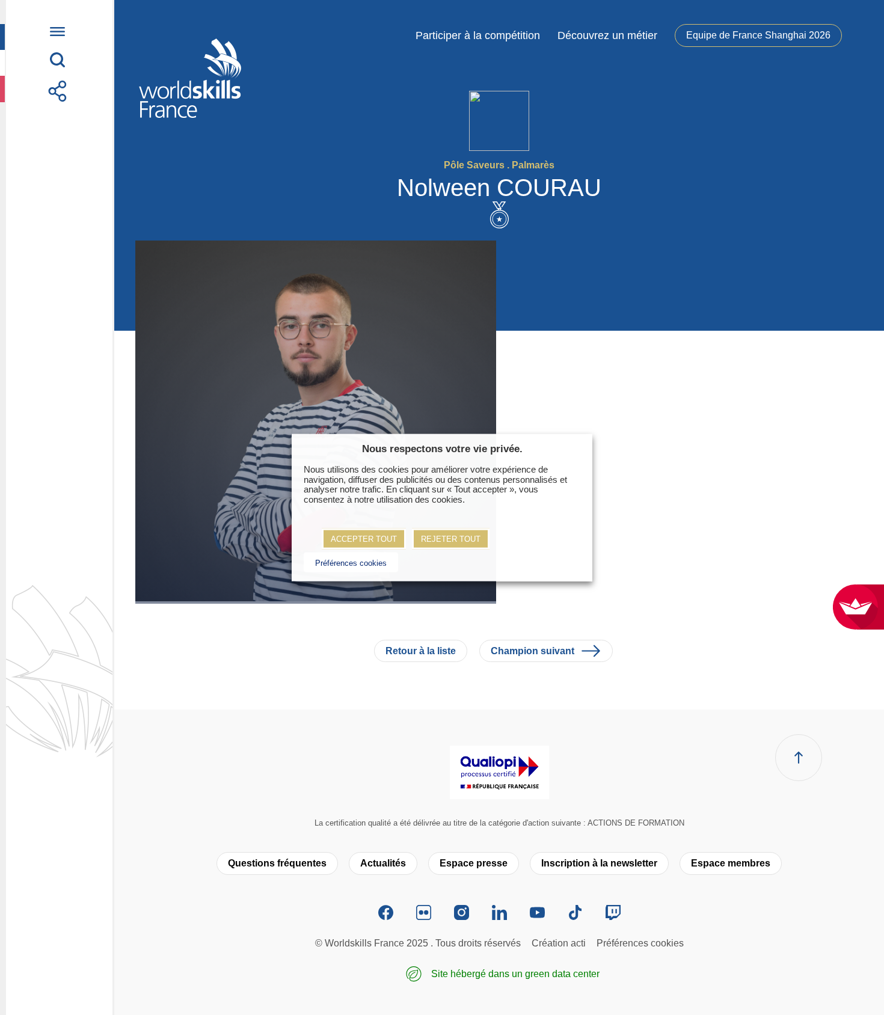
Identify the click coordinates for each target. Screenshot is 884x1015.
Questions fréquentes (277, 863)
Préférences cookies (640, 943)
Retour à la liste (420, 651)
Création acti (559, 943)
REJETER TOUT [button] (450, 538)
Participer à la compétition (478, 35)
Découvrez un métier (607, 35)
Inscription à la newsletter (599, 863)
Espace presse (474, 863)
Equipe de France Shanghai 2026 (758, 35)
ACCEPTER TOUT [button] (364, 538)
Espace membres (730, 863)
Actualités (383, 863)
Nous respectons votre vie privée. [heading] (442, 449)
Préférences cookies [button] (351, 562)
